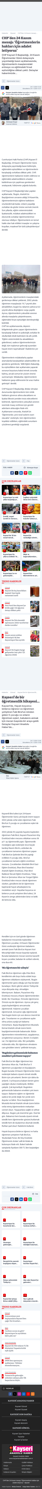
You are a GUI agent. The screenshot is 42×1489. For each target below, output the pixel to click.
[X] (15, 1394)
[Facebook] (10, 1394)
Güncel (12, 692)
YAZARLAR (10, 1388)
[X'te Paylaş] (7, 87)
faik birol (30, 1187)
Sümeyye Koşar (11, 123)
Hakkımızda (8, 1462)
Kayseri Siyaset (21, 1409)
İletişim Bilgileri (27, 1472)
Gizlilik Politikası (27, 1462)
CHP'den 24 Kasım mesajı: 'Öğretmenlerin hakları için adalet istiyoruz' (27, 33)
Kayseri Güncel (21, 1406)
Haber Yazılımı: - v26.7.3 (21, 1486)
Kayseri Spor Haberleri (21, 1434)
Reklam (6, 1469)
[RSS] (32, 1394)
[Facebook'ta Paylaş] (2, 87)
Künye (6, 1466)
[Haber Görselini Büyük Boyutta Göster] (21, 108)
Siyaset (13, 33)
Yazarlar (21, 1437)
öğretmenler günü (13, 81)
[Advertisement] (21, 15)
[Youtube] (28, 1394)
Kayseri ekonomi (21, 1423)
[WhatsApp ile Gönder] (30, 473)
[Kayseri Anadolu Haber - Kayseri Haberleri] (21, 1450)
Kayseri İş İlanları (21, 1440)
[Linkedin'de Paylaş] (21, 473)
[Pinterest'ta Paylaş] (25, 473)
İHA (12, 777)
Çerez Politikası (27, 1466)
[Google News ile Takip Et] (35, 123)
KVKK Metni (26, 1469)
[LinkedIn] (24, 1394)
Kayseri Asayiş (21, 1420)
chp (28, 461)
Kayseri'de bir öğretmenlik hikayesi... (27, 693)
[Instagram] (19, 1394)
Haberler (5, 33)
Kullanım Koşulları (10, 1472)
